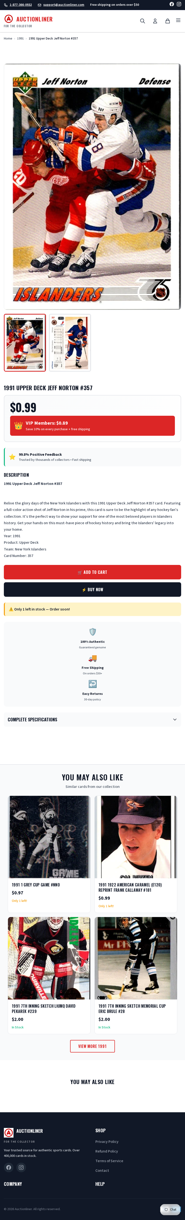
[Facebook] (172, 5)
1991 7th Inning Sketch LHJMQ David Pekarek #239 (43, 1008)
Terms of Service (109, 1161)
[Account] (155, 21)
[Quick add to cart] (82, 873)
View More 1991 (92, 1046)
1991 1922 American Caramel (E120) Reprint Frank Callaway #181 (130, 887)
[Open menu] (178, 21)
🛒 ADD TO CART (92, 572)
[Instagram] (179, 5)
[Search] (142, 21)
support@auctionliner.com (63, 4)
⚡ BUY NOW (92, 589)
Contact (102, 1170)
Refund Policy (106, 1151)
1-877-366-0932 (21, 4)
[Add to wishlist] (71, 873)
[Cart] (167, 21)
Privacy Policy (107, 1141)
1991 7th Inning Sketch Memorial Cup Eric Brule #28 (132, 1008)
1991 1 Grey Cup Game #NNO (36, 885)
